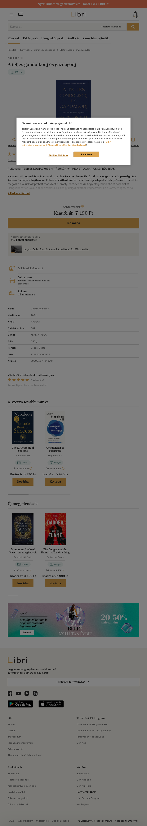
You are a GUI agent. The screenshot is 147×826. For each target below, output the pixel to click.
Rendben (86, 154)
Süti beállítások (58, 155)
